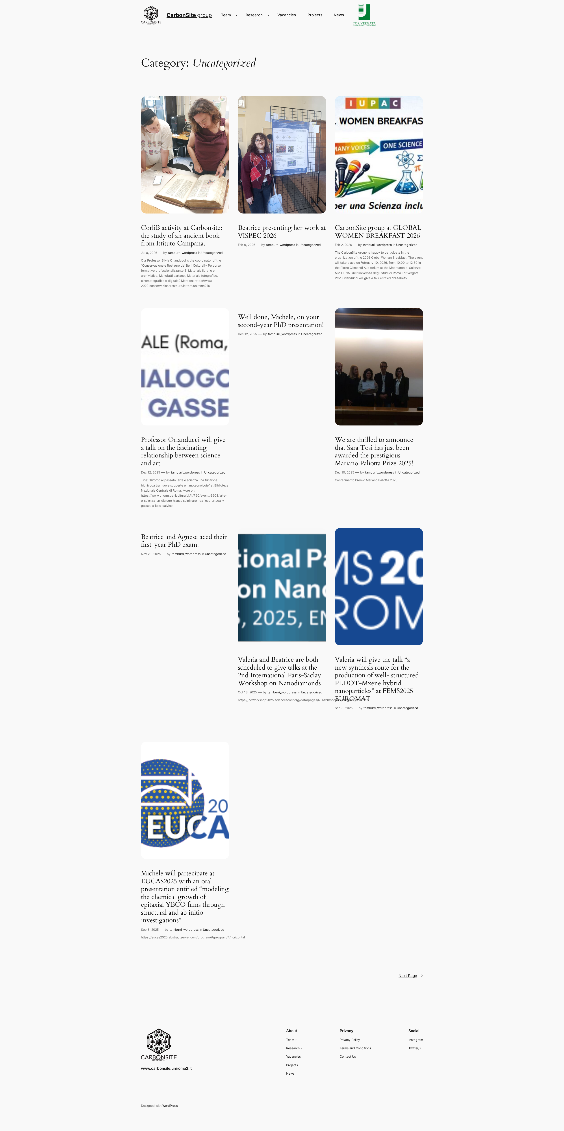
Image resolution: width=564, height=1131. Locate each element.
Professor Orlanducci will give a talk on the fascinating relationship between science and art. (183, 451)
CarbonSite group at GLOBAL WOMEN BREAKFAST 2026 (378, 232)
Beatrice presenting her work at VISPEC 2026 (282, 232)
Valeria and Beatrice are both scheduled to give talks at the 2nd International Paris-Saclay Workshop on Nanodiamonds (279, 671)
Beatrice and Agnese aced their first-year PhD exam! (184, 541)
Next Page (411, 975)
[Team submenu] (237, 15)
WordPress (170, 1105)
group (189, 15)
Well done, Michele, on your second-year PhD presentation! (281, 321)
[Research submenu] (268, 15)
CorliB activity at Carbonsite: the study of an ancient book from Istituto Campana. (181, 236)
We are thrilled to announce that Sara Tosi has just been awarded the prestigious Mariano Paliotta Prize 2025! (374, 451)
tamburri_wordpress (182, 252)
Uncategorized (212, 252)
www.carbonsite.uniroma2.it (166, 1068)
